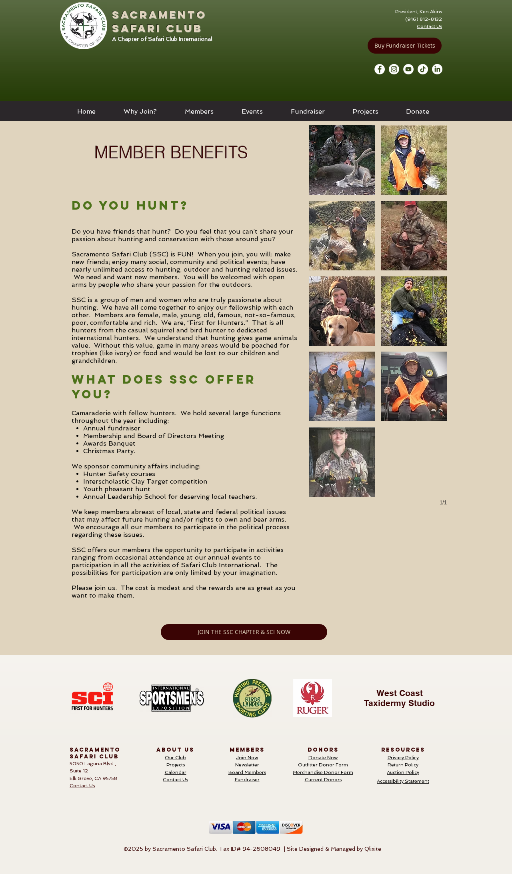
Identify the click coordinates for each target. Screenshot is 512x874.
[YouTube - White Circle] (408, 69)
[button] (140, 112)
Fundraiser (247, 779)
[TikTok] (423, 69)
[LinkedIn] (437, 69)
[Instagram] (394, 69)
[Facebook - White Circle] (379, 69)
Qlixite (372, 849)
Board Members (247, 772)
